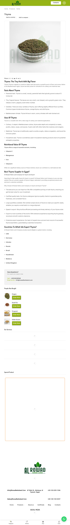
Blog (49, 505)
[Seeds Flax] (7, 305)
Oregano (14, 294)
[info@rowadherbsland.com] (16, 486)
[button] (64, 519)
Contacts (56, 3)
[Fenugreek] (7, 313)
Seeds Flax (15, 302)
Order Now (16, 297)
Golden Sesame (16, 319)
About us (31, 505)
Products (12, 9)
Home (6, 9)
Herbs (18, 9)
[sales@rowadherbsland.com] (16, 494)
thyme (34, 230)
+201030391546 (16, 278)
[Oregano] (7, 296)
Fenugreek (15, 311)
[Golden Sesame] (7, 322)
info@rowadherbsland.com (24, 280)
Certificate (40, 505)
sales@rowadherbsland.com (17, 499)
